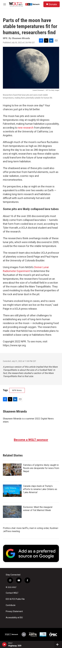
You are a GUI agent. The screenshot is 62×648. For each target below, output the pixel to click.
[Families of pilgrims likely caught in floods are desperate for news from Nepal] (12, 469)
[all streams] (58, 644)
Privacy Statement (14, 611)
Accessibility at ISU (14, 618)
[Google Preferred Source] (31, 553)
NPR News (17, 390)
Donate (53, 4)
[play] (4, 644)
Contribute (10, 605)
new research (25, 127)
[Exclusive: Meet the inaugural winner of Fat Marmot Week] (12, 512)
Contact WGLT (12, 593)
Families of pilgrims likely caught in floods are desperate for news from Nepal (41, 468)
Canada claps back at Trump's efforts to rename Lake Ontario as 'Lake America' (40, 489)
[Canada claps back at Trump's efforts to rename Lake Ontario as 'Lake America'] (12, 491)
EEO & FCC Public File (15, 599)
